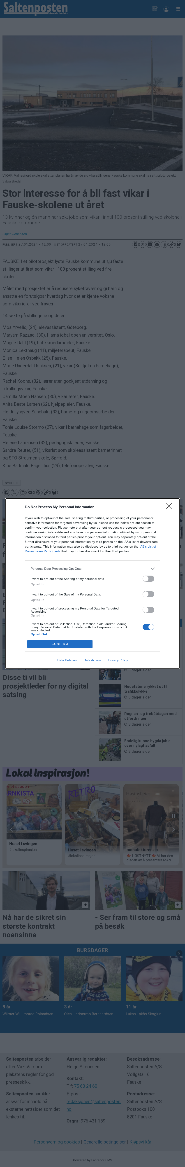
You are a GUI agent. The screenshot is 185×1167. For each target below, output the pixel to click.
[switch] (148, 579)
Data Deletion (67, 660)
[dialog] (92, 584)
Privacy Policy (118, 660)
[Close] (170, 507)
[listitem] (92, 568)
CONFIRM (60, 644)
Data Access (92, 660)
